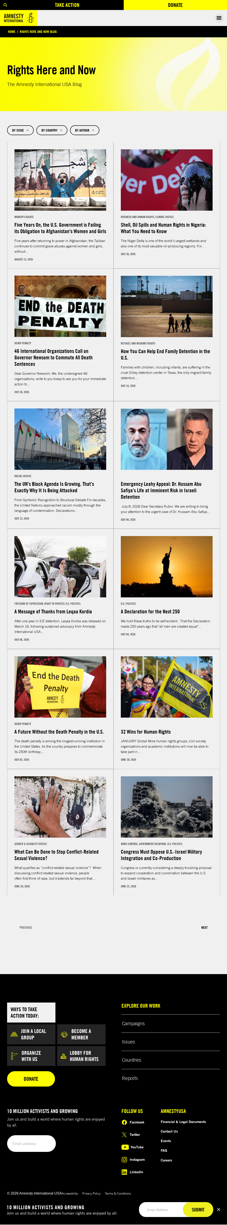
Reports (130, 1078)
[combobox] (20, 130)
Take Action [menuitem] (67, 5)
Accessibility (70, 1193)
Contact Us (169, 1131)
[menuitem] (5, 5)
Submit (44, 1144)
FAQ (164, 1150)
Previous (26, 927)
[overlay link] (60, 205)
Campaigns (133, 1023)
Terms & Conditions (118, 1193)
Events (166, 1141)
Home (11, 31)
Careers (166, 1160)
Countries (131, 1060)
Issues (128, 1042)
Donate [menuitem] (191, 6)
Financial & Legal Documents (183, 1121)
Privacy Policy (91, 1193)
